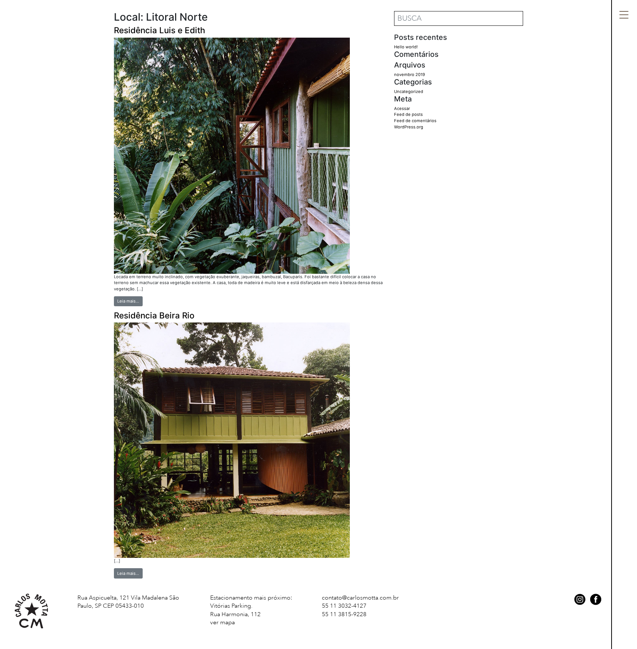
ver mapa (222, 622)
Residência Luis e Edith (159, 30)
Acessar (402, 108)
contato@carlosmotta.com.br (360, 597)
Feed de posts (408, 114)
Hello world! (406, 46)
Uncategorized (408, 91)
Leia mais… (129, 301)
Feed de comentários (415, 120)
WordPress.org (408, 127)
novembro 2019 (409, 74)
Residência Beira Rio (154, 315)
